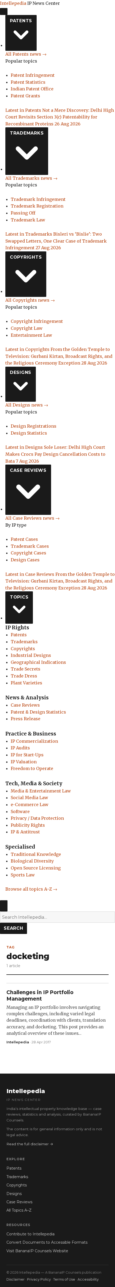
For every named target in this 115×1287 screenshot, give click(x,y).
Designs (20, 372)
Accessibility (88, 1279)
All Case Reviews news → (32, 518)
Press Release (25, 718)
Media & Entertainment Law (41, 791)
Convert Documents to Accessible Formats (46, 1242)
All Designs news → (26, 405)
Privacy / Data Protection (37, 818)
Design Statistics (29, 433)
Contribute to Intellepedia (30, 1234)
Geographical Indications (38, 662)
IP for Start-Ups (27, 754)
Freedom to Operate (32, 768)
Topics (19, 597)
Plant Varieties (26, 682)
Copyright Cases (28, 553)
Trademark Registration (37, 206)
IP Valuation (24, 761)
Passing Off (23, 213)
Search (13, 928)
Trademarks (27, 133)
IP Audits (20, 747)
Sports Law (23, 875)
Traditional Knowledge (36, 854)
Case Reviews (28, 470)
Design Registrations (33, 426)
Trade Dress (24, 676)
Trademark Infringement (38, 199)
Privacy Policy (39, 1279)
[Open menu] (3, 11)
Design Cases (25, 559)
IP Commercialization (34, 741)
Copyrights (26, 257)
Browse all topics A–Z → (31, 889)
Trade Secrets (25, 669)
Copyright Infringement (37, 321)
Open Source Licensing (36, 868)
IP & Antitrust (25, 831)
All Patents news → (26, 54)
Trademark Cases (30, 546)
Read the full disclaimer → (29, 1144)
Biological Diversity (32, 861)
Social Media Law (29, 797)
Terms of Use (64, 1279)
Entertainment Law (31, 335)
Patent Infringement (33, 75)
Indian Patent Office (32, 88)
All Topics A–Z (19, 1210)
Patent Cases (24, 539)
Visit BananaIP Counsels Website (37, 1250)
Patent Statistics (28, 82)
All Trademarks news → (31, 178)
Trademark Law (28, 220)
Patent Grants (25, 95)
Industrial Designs (31, 655)
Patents (21, 20)
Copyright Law (27, 328)
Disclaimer (15, 1279)
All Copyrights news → (30, 300)
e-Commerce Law (29, 804)
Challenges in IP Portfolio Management (40, 995)
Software (20, 811)
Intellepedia (13, 3)
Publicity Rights (28, 825)
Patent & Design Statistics (38, 712)
